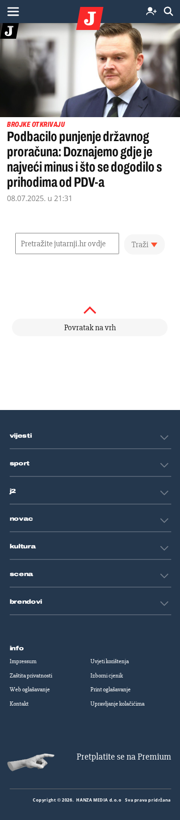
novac (22, 519)
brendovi (26, 602)
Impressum (23, 661)
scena (22, 574)
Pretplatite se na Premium (124, 756)
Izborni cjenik (106, 675)
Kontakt (19, 703)
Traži (140, 244)
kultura (23, 546)
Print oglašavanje (110, 689)
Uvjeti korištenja (109, 661)
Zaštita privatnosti (31, 675)
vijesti (21, 436)
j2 (13, 491)
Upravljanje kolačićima (117, 703)
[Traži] (168, 12)
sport (20, 463)
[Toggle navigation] (12, 11)
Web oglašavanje (30, 689)
